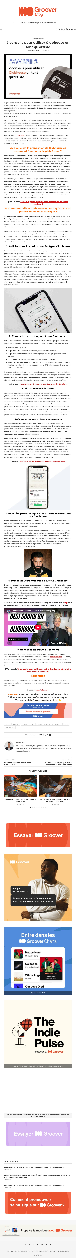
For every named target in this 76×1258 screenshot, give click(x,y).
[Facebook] (56, 29)
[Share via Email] (50, 735)
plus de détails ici (56, 657)
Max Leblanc (35, 50)
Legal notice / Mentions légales (59, 1251)
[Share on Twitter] (45, 735)
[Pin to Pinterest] (47, 735)
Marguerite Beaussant (42, 690)
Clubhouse (16, 724)
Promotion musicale (27, 724)
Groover (21, 135)
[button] (6, 791)
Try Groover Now (42, 1251)
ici (56, 700)
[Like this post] (41, 735)
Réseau (66, 724)
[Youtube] (67, 29)
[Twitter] (59, 29)
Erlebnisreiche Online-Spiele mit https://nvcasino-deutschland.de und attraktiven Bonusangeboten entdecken (37, 1176)
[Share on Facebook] (43, 735)
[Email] (69, 29)
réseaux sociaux (10, 727)
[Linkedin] (64, 29)
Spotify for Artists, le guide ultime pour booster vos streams (42, 461)
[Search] (75, 29)
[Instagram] (62, 29)
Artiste (8, 724)
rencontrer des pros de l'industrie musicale (49, 724)
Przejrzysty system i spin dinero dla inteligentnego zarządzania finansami (34, 1167)
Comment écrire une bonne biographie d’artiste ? (44, 384)
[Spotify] (72, 29)
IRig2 (66, 603)
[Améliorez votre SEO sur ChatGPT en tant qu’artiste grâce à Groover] (55, 786)
